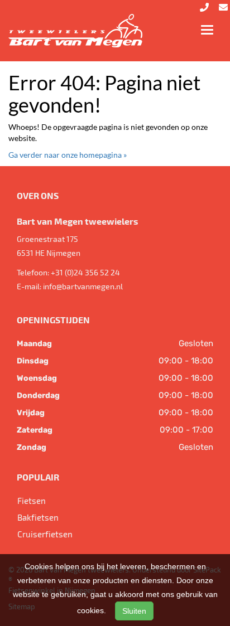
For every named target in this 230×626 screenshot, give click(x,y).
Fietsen (31, 501)
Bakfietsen (38, 517)
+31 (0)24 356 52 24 (85, 272)
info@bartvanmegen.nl (83, 286)
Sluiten (134, 610)
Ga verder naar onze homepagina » (67, 154)
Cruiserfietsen (45, 534)
